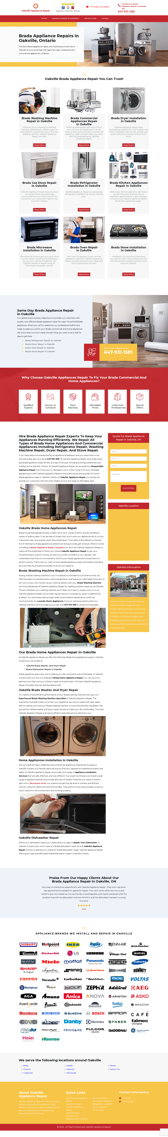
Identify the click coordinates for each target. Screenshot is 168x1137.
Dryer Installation (100, 1098)
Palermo (113, 1066)
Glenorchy (70, 1069)
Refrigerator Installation (103, 1104)
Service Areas (90, 18)
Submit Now (128, 488)
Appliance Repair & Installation (65, 18)
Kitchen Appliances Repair (74, 1108)
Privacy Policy (98, 1110)
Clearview (27, 1069)
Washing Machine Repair (77, 1119)
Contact (104, 18)
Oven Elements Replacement (73, 1114)
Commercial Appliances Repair (76, 1099)
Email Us (126, 1098)
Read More (39, 145)
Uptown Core (115, 1069)
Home (44, 18)
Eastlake (70, 1066)
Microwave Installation (102, 1101)
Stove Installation (100, 1107)
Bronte (25, 1066)
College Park (28, 1073)
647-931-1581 (126, 11)
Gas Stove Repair (73, 1104)
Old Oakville (71, 1073)
